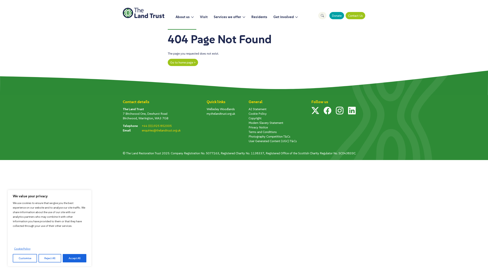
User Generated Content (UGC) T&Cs (273, 141)
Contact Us (355, 16)
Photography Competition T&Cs (269, 136)
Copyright (255, 118)
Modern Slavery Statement (266, 123)
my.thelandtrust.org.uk (221, 113)
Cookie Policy (22, 248)
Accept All (75, 258)
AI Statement (257, 109)
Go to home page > (183, 62)
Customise (25, 258)
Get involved (283, 17)
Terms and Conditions (263, 132)
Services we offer (227, 17)
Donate (337, 16)
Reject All (49, 258)
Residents (259, 17)
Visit (204, 17)
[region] (50, 228)
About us (183, 17)
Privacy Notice (258, 127)
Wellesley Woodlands (221, 109)
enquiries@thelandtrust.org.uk (161, 130)
